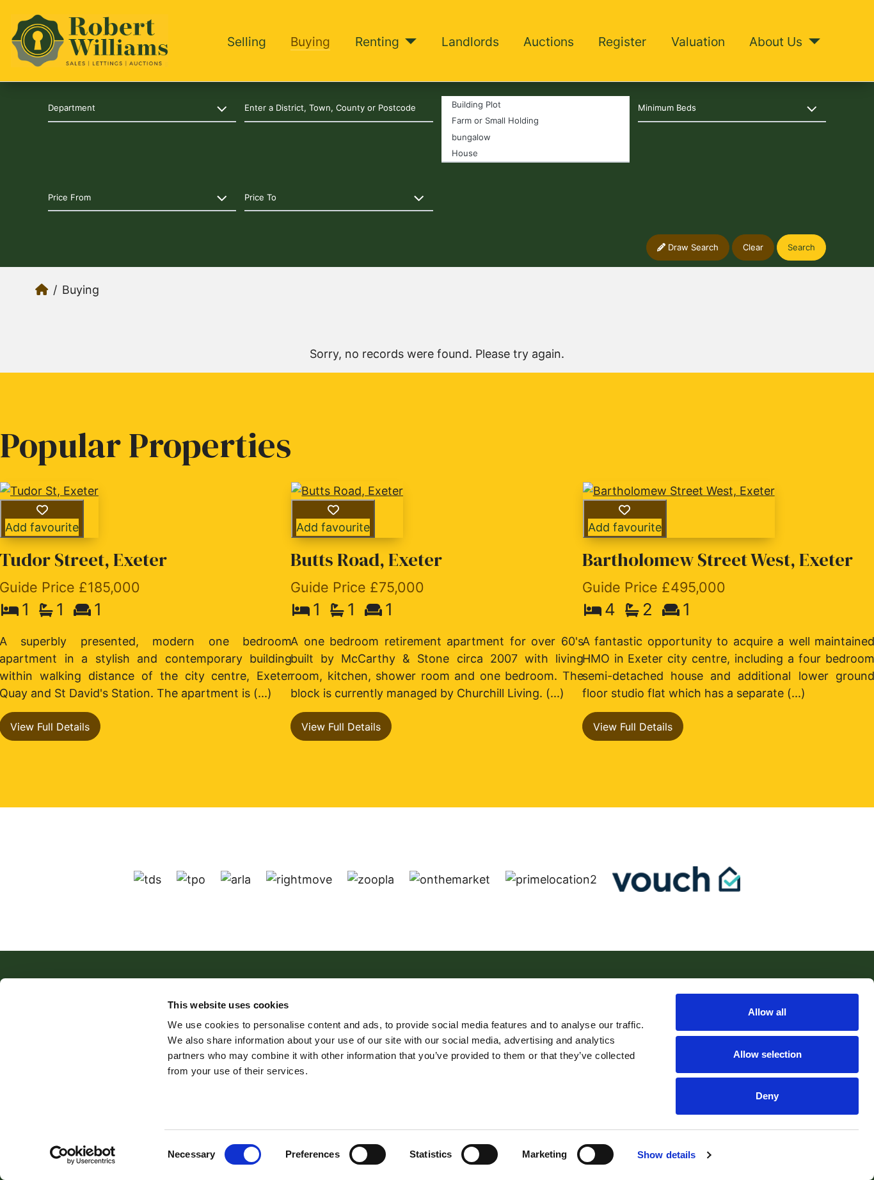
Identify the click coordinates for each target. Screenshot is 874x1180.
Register (622, 41)
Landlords (470, 41)
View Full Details (341, 726)
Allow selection (767, 1054)
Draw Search (692, 247)
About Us (775, 41)
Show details (666, 1154)
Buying (310, 41)
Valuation (698, 41)
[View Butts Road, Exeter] (347, 490)
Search (801, 247)
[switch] (367, 1154)
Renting (377, 41)
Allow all (767, 1011)
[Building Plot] (535, 104)
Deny (767, 1095)
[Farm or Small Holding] (535, 120)
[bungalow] (535, 137)
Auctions (548, 41)
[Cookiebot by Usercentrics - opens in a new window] (83, 1155)
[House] (535, 153)
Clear (753, 247)
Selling (246, 41)
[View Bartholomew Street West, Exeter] (679, 490)
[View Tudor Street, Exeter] (49, 490)
